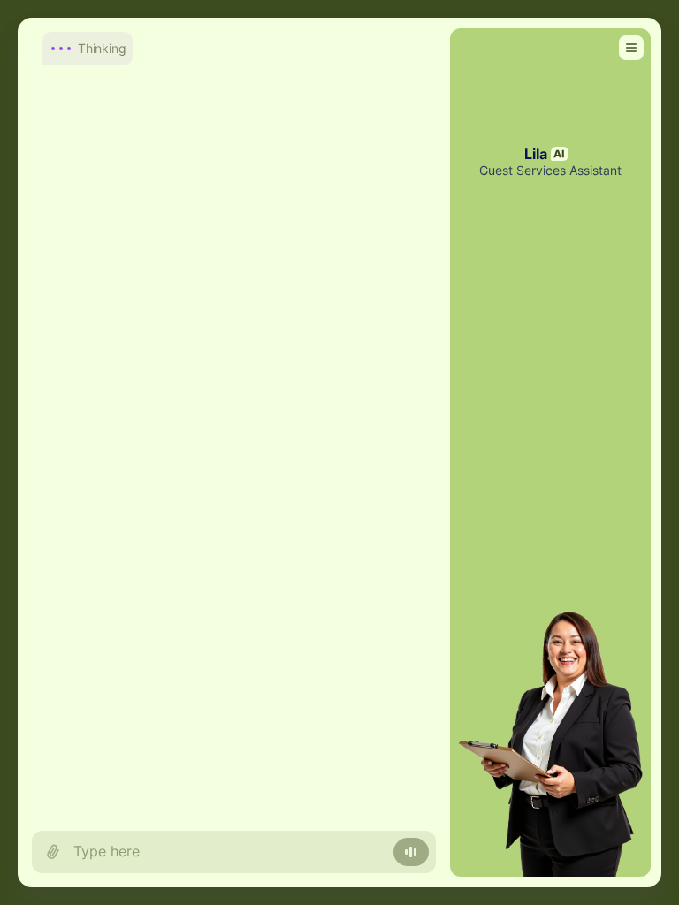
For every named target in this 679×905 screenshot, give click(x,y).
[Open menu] (631, 47)
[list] (233, 417)
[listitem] (228, 46)
